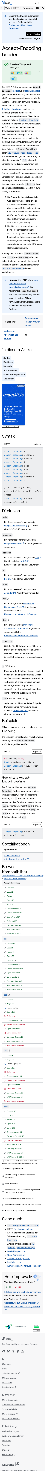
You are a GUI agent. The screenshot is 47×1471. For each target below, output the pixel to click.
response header (32, 91)
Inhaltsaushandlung (11, 109)
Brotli (6, 579)
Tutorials (6, 1445)
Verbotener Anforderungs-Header (11, 335)
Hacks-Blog (7, 1454)
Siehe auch (8, 378)
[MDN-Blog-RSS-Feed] (22, 1351)
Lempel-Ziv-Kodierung (14, 525)
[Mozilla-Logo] (10, 1464)
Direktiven (8, 362)
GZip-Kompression (16, 1255)
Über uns (6, 1364)
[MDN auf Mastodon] (17, 1351)
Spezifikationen (10, 370)
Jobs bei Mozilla (9, 1373)
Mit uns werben (9, 1378)
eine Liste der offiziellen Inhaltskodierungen (23, 284)
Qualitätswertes (20, 710)
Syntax (6, 358)
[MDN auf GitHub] (3, 1351)
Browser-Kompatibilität (14, 374)
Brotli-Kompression (16, 1251)
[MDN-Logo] (7, 1338)
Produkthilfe (8, 1387)
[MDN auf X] (13, 1351)
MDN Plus (7, 1382)
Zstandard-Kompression (18, 1258)
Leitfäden (6, 1440)
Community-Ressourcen (13, 1404)
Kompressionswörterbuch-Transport (21, 614)
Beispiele (7, 366)
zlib (37, 557)
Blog (4, 1368)
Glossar (5, 1450)
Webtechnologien (10, 1431)
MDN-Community (10, 1400)
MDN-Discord (8, 1414)
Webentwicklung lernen (13, 1436)
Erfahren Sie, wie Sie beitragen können (22, 1292)
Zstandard (9, 593)
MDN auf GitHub (10, 1418)
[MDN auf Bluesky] (8, 1351)
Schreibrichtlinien (10, 1409)
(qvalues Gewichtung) (15, 698)
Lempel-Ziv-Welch (13, 543)
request (16, 91)
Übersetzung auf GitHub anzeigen (20, 1303)
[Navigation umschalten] (42, 3)
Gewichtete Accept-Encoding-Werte (16, 779)
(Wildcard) (9, 666)
